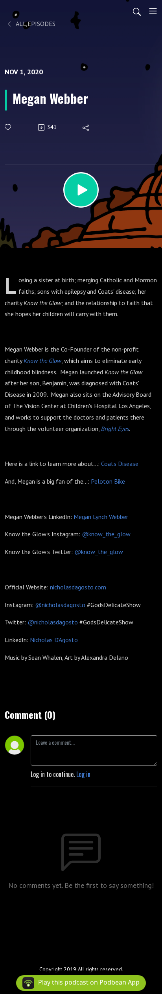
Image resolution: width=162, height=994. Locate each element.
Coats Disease (119, 464)
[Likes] (8, 127)
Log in (83, 774)
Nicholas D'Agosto (54, 640)
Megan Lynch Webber (101, 517)
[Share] (86, 127)
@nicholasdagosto (60, 605)
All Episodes (35, 24)
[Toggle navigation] (153, 11)
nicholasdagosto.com (78, 587)
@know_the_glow (106, 534)
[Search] (137, 11)
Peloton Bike (108, 481)
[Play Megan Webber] (81, 190)
